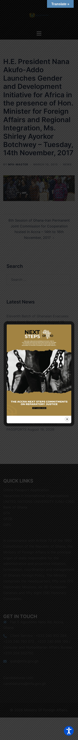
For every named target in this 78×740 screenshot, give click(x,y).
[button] (69, 731)
